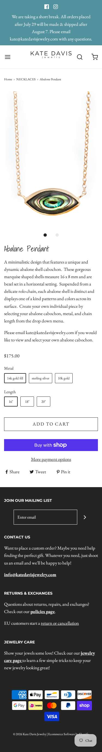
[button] (51, 159)
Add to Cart (51, 424)
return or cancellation (60, 623)
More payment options (51, 459)
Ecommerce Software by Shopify (68, 734)
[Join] (84, 517)
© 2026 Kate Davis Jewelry (29, 734)
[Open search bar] (79, 56)
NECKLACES (26, 79)
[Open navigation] (7, 56)
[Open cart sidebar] (94, 56)
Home (8, 79)
